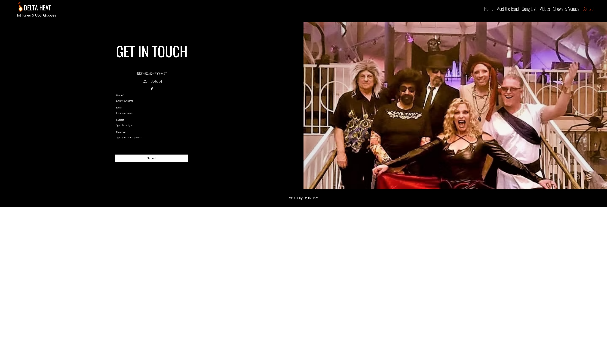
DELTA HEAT (37, 7)
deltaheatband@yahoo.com (151, 73)
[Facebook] (152, 89)
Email (119, 107)
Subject (120, 120)
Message (121, 132)
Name (119, 95)
